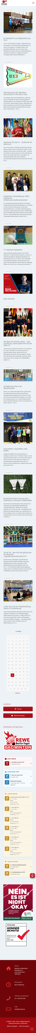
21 (16, 648)
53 (23, 665)
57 (16, 668)
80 (12, 682)
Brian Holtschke (9, 299)
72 (27, 675)
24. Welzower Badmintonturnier (18, 865)
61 (8, 672)
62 (12, 672)
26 (12, 651)
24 (27, 648)
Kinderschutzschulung (15, 781)
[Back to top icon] (32, 1029)
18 (27, 644)
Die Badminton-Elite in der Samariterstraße (13, 387)
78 (27, 678)
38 (12, 658)
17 (23, 644)
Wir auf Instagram (12, 1026)
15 (16, 644)
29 (23, 651)
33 (16, 654)
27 (16, 651)
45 (16, 661)
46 (19, 661)
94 (21, 689)
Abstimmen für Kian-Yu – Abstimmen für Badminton (18, 143)
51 (16, 665)
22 (19, 648)
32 (12, 654)
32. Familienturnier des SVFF (17, 872)
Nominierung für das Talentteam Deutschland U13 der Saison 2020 (15, 93)
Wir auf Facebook (24, 1026)
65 (23, 672)
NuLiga (19, 709)
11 (23, 641)
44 (12, 661)
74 (12, 678)
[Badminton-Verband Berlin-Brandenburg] (4, 2)
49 (8, 665)
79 (8, 682)
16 (19, 644)
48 (27, 661)
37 (8, 658)
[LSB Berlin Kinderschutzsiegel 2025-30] (18, 951)
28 (19, 651)
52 (19, 665)
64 (19, 672)
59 (23, 668)
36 (27, 654)
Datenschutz (24, 1023)
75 (16, 678)
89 (23, 685)
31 (8, 654)
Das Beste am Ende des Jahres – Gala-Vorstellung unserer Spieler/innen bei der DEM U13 (18, 343)
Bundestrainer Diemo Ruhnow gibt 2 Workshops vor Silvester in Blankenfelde (18, 499)
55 (8, 668)
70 (19, 675)
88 (19, 685)
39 (16, 658)
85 (8, 685)
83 (23, 682)
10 (19, 641)
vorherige (18, 631)
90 (27, 685)
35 (23, 654)
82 (19, 682)
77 (23, 678)
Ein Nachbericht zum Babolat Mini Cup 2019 (17, 39)
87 (16, 685)
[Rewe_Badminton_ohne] (18, 750)
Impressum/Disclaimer (14, 1023)
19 (8, 648)
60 (27, 668)
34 (19, 654)
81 (16, 682)
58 (19, 668)
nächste (17, 693)
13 (8, 644)
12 (27, 641)
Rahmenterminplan (19, 715)
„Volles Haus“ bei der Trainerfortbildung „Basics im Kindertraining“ (17, 607)
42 (27, 658)
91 (10, 689)
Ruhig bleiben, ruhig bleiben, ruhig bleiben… (15, 450)
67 (8, 675)
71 (23, 675)
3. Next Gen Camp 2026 (16, 775)
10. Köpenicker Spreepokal (13, 250)
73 (8, 678)
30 (27, 651)
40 (19, 658)
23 (23, 648)
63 (16, 672)
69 (16, 675)
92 (14, 689)
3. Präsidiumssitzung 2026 (17, 762)
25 (8, 651)
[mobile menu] (33, 3)
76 (19, 678)
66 (27, 672)
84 (27, 682)
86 (12, 685)
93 (18, 689)
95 (25, 689)
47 (23, 661)
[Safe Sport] (18, 920)
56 (12, 668)
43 (8, 661)
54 (27, 665)
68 (12, 675)
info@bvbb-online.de (19, 1009)
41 (23, 658)
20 (12, 648)
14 (12, 644)
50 (12, 665)
